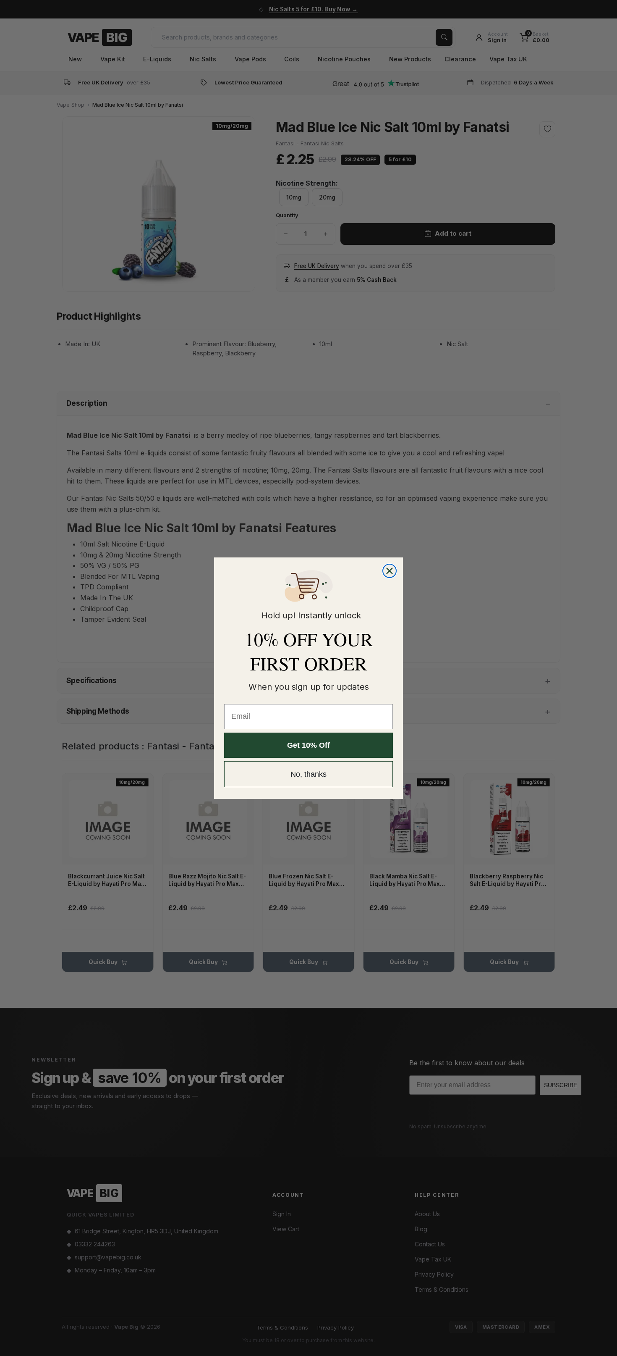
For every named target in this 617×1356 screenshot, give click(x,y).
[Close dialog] (389, 571)
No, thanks (308, 774)
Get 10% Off (308, 745)
